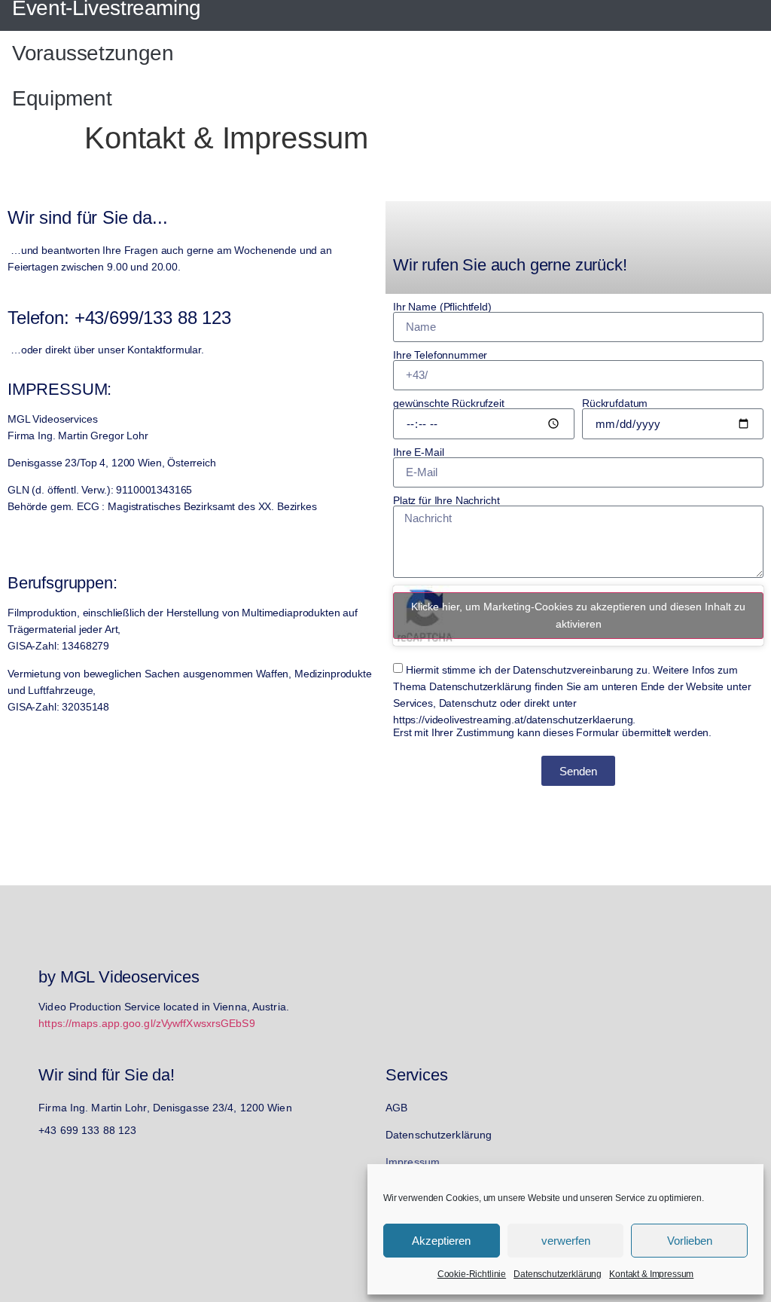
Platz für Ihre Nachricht (446, 500)
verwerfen (565, 1240)
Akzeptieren (441, 1240)
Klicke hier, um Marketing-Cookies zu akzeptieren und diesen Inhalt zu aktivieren (578, 615)
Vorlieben (689, 1240)
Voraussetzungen (92, 53)
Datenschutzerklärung (557, 1274)
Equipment (62, 98)
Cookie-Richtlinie (471, 1274)
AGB (396, 1108)
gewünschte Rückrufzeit (448, 403)
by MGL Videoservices (119, 976)
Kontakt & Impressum (651, 1274)
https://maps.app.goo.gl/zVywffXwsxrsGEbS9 (146, 1023)
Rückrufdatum (615, 403)
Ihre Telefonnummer (440, 355)
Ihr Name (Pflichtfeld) (442, 306)
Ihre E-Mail (418, 452)
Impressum (413, 1162)
